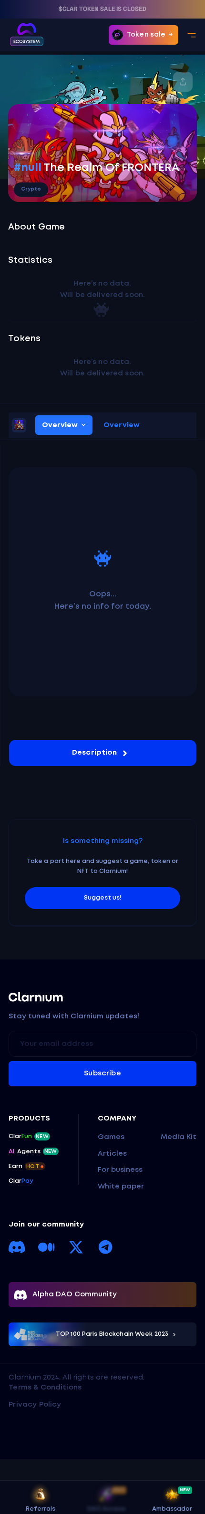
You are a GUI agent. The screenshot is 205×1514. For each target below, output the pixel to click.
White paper (121, 1186)
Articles (112, 1153)
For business (120, 1170)
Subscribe (102, 1073)
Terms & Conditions (45, 1387)
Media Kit (178, 1137)
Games (111, 1137)
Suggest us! (102, 898)
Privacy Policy (35, 1404)
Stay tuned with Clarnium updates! (74, 1016)
